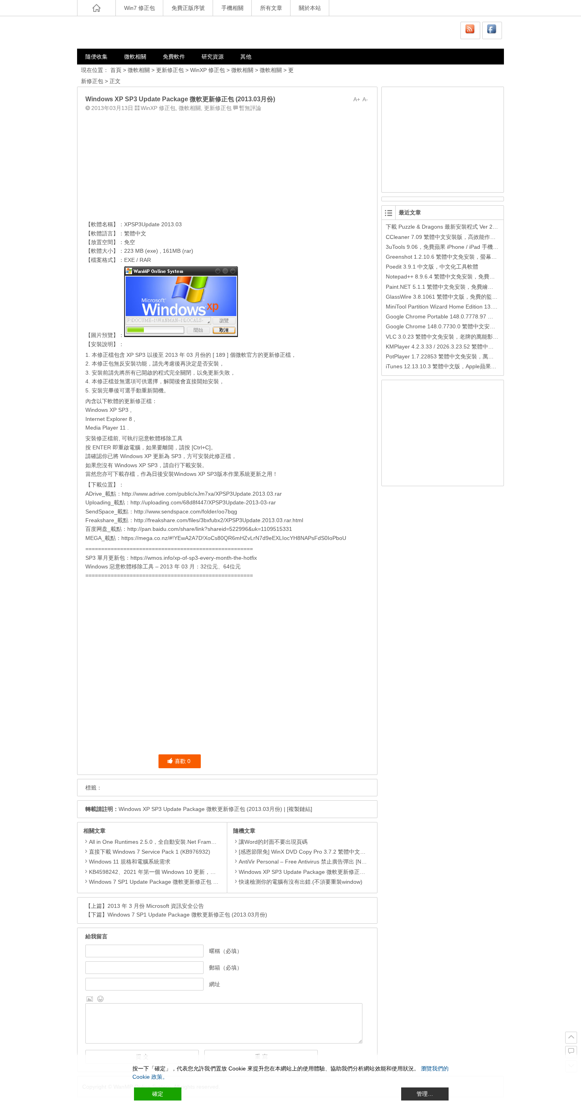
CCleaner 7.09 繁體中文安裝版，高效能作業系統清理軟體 (457, 237)
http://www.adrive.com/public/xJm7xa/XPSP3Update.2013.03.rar (202, 494)
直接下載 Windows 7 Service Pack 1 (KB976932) (149, 852)
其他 (245, 56)
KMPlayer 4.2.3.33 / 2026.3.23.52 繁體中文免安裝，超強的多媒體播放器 (476, 346)
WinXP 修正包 (207, 70)
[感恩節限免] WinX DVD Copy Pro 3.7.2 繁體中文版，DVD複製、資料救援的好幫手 (341, 852)
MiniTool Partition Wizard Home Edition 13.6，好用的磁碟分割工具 (468, 306)
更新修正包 (170, 70)
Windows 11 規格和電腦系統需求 (129, 861)
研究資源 (213, 56)
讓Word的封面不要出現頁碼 (273, 842)
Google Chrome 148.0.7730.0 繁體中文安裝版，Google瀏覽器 (463, 326)
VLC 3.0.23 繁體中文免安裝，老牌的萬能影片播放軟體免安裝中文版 (470, 336)
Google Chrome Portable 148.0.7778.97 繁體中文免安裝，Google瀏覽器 (476, 316)
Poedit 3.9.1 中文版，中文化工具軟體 (432, 266)
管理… (425, 1094)
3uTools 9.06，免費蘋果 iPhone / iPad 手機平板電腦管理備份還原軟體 (472, 247)
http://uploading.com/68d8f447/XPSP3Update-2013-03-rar (203, 502)
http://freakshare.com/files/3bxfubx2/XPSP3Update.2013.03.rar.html (218, 520)
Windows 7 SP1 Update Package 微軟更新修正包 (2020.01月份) (169, 882)
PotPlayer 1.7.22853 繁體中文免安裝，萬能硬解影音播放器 (459, 356)
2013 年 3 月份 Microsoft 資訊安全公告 (156, 906)
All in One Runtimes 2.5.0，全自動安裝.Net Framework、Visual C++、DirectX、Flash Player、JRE (212, 842)
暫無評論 (250, 108)
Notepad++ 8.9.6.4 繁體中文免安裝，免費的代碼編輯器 (454, 276)
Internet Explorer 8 (108, 419)
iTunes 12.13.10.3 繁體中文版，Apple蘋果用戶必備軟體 (455, 366)
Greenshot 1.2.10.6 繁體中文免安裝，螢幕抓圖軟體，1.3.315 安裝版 (471, 257)
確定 (157, 1094)
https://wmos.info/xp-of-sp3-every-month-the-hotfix (193, 558)
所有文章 (271, 8)
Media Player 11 (105, 427)
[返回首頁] (96, 8)
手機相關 (232, 8)
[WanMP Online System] (124, 32)
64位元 (232, 566)
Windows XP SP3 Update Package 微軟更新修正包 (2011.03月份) (320, 872)
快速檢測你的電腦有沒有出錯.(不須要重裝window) (300, 882)
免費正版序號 (188, 8)
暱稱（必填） (225, 951)
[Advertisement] (227, 164)
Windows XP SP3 (136, 465)
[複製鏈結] (299, 809)
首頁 (115, 70)
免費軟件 (174, 56)
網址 (214, 984)
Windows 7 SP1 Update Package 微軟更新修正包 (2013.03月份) (187, 914)
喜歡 (183, 761)
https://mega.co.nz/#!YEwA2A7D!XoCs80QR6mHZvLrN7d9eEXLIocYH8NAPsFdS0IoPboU (233, 538)
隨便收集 (96, 56)
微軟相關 (135, 56)
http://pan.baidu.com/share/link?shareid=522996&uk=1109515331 (209, 529)
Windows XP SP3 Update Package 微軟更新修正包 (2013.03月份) (200, 809)
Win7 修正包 (139, 8)
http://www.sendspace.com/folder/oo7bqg (185, 511)
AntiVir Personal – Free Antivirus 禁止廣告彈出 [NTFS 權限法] (315, 861)
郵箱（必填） (225, 967)
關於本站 (310, 8)
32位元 (209, 566)
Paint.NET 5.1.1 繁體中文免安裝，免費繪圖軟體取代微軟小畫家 (464, 287)
